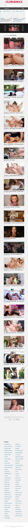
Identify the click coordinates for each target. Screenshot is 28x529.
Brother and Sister (8, 452)
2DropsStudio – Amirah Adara (9, 238)
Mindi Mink (7, 490)
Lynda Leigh (18, 480)
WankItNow (7, 515)
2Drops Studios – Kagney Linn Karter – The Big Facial (14, 411)
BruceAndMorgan (19, 452)
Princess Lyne (7, 505)
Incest (17, 471)
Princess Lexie (18, 503)
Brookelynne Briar (19, 450)
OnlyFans (17, 496)
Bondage (17, 448)
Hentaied (6, 469)
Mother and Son (8, 494)
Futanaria (17, 463)
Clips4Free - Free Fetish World (15, 526)
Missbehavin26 (8, 492)
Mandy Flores (7, 484)
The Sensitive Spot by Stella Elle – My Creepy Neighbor (14, 301)
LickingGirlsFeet (8, 477)
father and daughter (19, 458)
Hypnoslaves (7, 471)
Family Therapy (8, 458)
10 (9, 419)
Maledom (17, 482)
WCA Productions (19, 515)
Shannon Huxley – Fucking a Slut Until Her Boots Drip (14, 395)
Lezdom (17, 475)
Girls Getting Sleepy (9, 465)
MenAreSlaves (18, 486)
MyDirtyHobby (18, 494)
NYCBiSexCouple (8, 496)
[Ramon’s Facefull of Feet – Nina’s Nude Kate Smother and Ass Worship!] (14, 28)
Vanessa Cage (18, 513)
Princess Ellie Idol (8, 503)
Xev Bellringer (7, 517)
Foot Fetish (18, 461)
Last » (18, 419)
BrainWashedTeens (8, 450)
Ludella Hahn (7, 480)
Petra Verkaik (7, 498)
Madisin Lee (7, 482)
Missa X (17, 490)
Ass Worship (18, 446)
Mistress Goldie (19, 492)
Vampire (6, 513)
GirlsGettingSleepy (19, 465)
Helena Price (18, 467)
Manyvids (17, 484)
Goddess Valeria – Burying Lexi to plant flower (13, 379)
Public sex (18, 505)
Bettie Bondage (8, 448)
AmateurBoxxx (7, 444)
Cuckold (6, 456)
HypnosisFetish (19, 469)
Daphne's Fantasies (19, 456)
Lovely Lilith (18, 477)
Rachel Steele (7, 507)
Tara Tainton (7, 511)
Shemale (6, 509)
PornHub (6, 501)
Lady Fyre (18, 473)
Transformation (19, 511)
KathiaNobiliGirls (8, 473)
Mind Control (18, 488)
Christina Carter (8, 454)
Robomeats (18, 507)
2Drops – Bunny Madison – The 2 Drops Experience (14, 144)
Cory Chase (18, 454)
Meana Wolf (7, 486)
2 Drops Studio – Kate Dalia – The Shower (12, 207)
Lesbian (6, 475)
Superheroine (18, 509)
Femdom (6, 461)
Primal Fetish (18, 501)
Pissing (17, 498)
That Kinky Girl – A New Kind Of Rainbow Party (13, 254)
